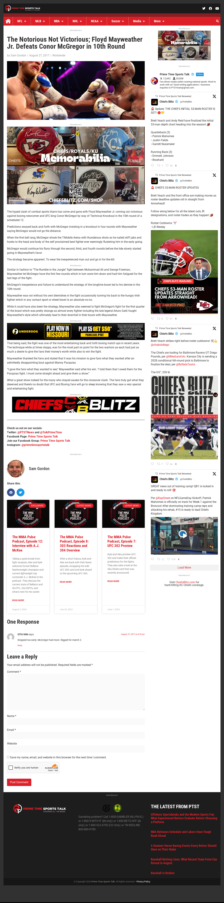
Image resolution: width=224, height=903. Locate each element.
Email (11, 730)
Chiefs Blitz (167, 101)
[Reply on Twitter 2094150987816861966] (153, 318)
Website (12, 743)
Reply (20, 645)
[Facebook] (210, 8)
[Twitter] (203, 8)
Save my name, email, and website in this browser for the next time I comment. (58, 757)
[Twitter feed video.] (184, 536)
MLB (38, 21)
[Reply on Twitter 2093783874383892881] (153, 559)
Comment (14, 671)
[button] (217, 21)
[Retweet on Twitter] (156, 96)
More (157, 21)
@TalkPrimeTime (51, 432)
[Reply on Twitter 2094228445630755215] (153, 165)
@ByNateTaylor (185, 364)
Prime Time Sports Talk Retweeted (175, 96)
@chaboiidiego (160, 344)
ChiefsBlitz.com (185, 582)
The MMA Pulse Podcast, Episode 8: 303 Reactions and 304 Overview (74, 543)
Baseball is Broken (162, 873)
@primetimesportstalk (36, 445)
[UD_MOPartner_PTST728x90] (76, 339)
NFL (19, 21)
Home (8, 21)
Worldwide (58, 55)
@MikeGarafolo (175, 356)
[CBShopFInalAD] (76, 203)
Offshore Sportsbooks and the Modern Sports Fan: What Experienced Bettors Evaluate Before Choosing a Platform (184, 818)
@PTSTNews (26, 432)
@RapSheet (163, 498)
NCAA (95, 21)
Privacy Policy (143, 881)
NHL (75, 21)
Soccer (115, 21)
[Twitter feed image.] (184, 272)
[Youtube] (217, 8)
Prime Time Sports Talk (43, 436)
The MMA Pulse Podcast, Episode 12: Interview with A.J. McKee (27, 543)
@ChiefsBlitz (186, 102)
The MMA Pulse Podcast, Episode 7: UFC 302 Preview (121, 541)
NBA (57, 21)
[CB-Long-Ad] (75, 411)
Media (137, 21)
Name (11, 716)
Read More (18, 600)
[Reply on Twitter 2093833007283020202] (153, 464)
